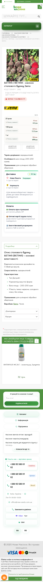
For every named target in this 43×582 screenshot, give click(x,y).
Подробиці (9, 246)
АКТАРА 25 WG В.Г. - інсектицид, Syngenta (21, 365)
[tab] (21, 246)
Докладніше (10, 311)
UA (17, 530)
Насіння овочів (21, 33)
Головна (8, 1)
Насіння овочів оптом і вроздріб (18, 434)
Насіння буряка (9, 35)
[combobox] (21, 16)
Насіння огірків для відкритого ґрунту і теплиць (21, 443)
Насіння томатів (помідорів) (16, 439)
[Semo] (11, 108)
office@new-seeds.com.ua (21, 502)
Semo (15, 304)
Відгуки (8, 317)
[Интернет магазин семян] (19, 7)
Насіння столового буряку (14, 37)
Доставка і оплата (24, 1)
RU (25, 530)
